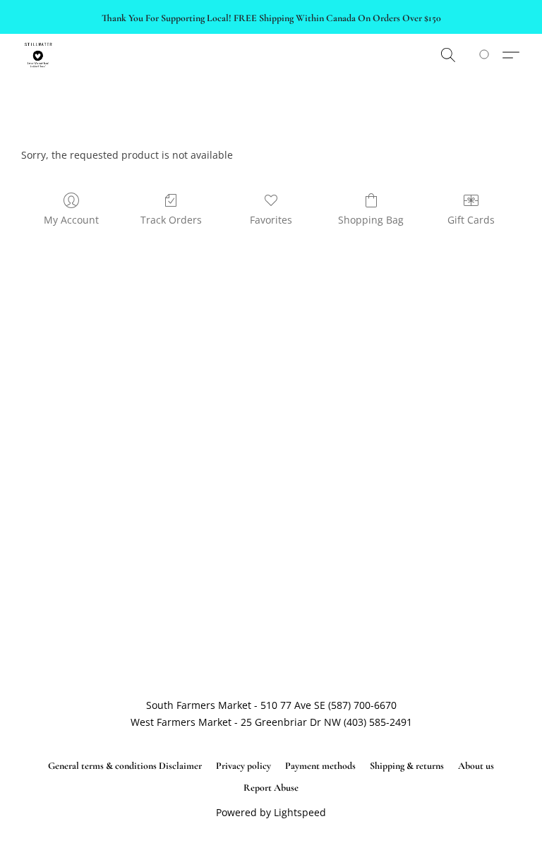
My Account (71, 219)
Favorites (271, 219)
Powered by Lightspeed (271, 812)
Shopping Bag (371, 219)
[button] (38, 55)
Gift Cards (471, 219)
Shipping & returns (407, 766)
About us (476, 766)
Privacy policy (243, 766)
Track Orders (171, 219)
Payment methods (320, 766)
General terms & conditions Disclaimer (125, 766)
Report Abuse (271, 788)
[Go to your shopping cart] (486, 55)
